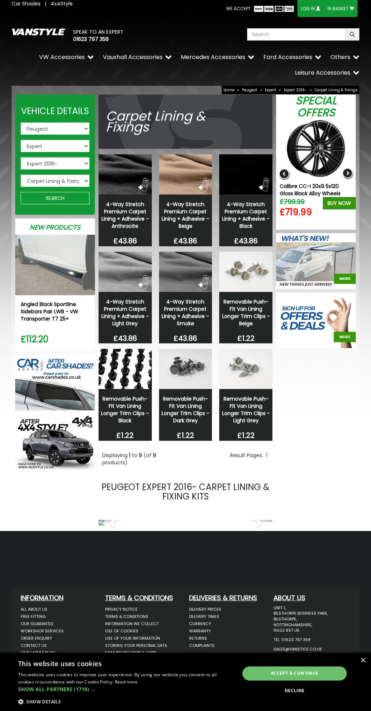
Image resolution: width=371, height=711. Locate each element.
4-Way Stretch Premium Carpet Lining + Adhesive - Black (246, 215)
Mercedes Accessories (213, 57)
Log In (308, 8)
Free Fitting (33, 616)
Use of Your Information (132, 638)
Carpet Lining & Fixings (336, 90)
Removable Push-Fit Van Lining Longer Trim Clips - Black (125, 409)
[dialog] (185, 682)
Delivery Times (204, 616)
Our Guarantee (37, 624)
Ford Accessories (287, 57)
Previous (284, 174)
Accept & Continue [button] (295, 673)
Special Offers (316, 106)
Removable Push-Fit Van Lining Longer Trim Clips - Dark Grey (185, 409)
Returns (198, 638)
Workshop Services (42, 631)
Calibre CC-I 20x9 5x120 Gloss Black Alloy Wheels (310, 190)
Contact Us (34, 645)
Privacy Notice (121, 609)
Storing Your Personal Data (136, 645)
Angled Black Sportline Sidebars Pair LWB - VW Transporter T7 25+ (49, 311)
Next (347, 174)
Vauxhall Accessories (133, 57)
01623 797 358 (91, 39)
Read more (126, 682)
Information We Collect (132, 624)
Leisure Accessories (322, 72)
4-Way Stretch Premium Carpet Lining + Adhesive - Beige (185, 215)
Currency (200, 624)
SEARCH (55, 198)
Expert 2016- (295, 90)
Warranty (200, 631)
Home (229, 90)
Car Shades (26, 3)
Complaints (201, 645)
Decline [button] (295, 690)
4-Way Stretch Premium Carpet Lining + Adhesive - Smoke (185, 312)
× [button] (363, 660)
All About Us (34, 609)
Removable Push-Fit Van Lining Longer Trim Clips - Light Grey (246, 409)
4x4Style (62, 3)
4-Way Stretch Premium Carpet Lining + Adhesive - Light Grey (125, 312)
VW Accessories (62, 57)
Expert (270, 90)
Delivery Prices (205, 609)
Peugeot (249, 90)
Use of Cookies (121, 631)
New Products (55, 227)
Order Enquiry (36, 638)
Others (340, 57)
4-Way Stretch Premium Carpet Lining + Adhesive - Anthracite (125, 215)
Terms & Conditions (126, 616)
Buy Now (339, 203)
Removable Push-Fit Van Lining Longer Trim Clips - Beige (246, 312)
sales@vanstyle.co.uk (298, 649)
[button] (112, 521)
